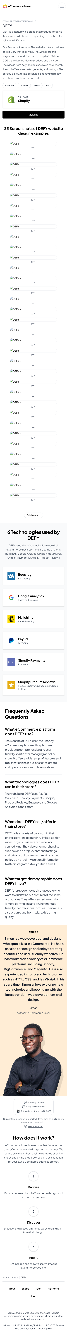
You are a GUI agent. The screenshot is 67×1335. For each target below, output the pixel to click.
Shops (15, 1277)
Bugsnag (10, 553)
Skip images (33, 515)
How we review (35, 1126)
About (11, 1288)
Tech (38, 1288)
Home (5, 1277)
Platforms (53, 1288)
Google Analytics (27, 553)
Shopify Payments (18, 557)
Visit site (33, 114)
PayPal (57, 553)
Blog (33, 1296)
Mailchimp (45, 553)
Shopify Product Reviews (45, 557)
